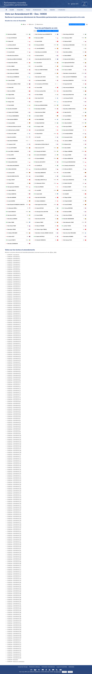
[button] (87, 24)
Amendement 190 (17, 601)
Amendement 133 (17, 497)
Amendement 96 (17, 428)
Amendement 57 (17, 362)
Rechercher (62, 9)
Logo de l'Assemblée (62, 666)
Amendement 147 (17, 522)
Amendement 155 (17, 537)
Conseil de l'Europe (23, 666)
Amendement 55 (17, 358)
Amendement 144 (17, 516)
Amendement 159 (17, 544)
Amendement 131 (17, 493)
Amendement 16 (16, 284)
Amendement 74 (17, 390)
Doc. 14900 (53, 252)
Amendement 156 (17, 539)
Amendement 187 (17, 595)
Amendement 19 (16, 290)
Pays (43, 30)
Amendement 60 (17, 367)
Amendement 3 (16, 260)
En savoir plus (57, 671)
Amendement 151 (17, 529)
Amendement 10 (16, 273)
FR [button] (68, 4)
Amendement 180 (17, 582)
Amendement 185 (17, 591)
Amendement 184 (17, 590)
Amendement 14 (17, 281)
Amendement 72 (17, 386)
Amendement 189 (17, 599)
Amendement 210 (17, 639)
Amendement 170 (17, 565)
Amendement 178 (17, 578)
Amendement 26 (17, 303)
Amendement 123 (17, 478)
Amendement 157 (17, 541)
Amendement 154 (17, 535)
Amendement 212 (17, 642)
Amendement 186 (17, 593)
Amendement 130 (17, 492)
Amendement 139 (17, 507)
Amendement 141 (17, 510)
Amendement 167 (17, 559)
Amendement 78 (17, 397)
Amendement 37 (17, 324)
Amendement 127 (17, 486)
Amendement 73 (17, 388)
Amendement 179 (17, 580)
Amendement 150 (17, 527)
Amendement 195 (17, 610)
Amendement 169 (17, 563)
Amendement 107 (17, 448)
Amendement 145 (17, 518)
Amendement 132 (17, 495)
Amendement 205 (17, 629)
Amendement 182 (17, 586)
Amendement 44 (17, 337)
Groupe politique (48, 30)
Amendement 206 (17, 631)
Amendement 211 (17, 640)
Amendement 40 (17, 330)
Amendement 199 (17, 618)
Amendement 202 (17, 623)
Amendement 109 (17, 452)
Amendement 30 (17, 311)
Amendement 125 (17, 482)
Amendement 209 (17, 637)
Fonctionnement (37, 9)
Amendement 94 (17, 424)
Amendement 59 (17, 365)
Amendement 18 (16, 288)
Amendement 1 (16, 256)
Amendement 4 (16, 262)
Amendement (16, 254)
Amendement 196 (17, 612)
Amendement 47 (17, 343)
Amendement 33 (17, 316)
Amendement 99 (17, 433)
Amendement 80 (17, 401)
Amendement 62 (17, 371)
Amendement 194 (17, 608)
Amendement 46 (17, 341)
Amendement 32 (17, 315)
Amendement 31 (17, 313)
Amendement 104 (17, 443)
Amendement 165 (17, 556)
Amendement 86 (17, 413)
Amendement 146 (17, 520)
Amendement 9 (16, 271)
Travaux (28, 9)
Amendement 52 (17, 352)
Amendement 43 (17, 335)
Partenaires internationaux (48, 666)
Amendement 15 (16, 283)
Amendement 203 (17, 625)
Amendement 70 (17, 382)
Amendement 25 (17, 301)
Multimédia (71, 666)
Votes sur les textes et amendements (76, 24)
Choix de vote (55, 30)
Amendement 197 (17, 614)
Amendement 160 (17, 546)
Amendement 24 (17, 299)
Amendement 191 (17, 603)
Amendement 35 (17, 320)
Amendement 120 (17, 473)
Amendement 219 (17, 655)
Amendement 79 (17, 399)
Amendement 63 (17, 373)
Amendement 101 (17, 437)
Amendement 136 (17, 503)
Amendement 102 (17, 439)
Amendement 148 (17, 524)
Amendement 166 (17, 558)
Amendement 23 (17, 298)
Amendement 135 (17, 501)
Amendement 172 (17, 569)
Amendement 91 (16, 418)
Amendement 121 (17, 475)
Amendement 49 (17, 347)
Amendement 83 (17, 407)
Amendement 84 (17, 409)
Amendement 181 (17, 584)
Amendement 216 (17, 650)
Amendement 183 (17, 588)
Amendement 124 (17, 480)
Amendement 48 (17, 345)
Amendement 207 (17, 633)
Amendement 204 (17, 627)
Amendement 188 (17, 597)
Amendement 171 (17, 567)
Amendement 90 (17, 416)
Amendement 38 (17, 326)
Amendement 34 (17, 318)
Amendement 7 (16, 267)
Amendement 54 (17, 356)
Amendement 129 (17, 490)
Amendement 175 (17, 574)
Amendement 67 (17, 379)
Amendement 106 (17, 446)
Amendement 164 (17, 554)
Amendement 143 (17, 514)
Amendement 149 (17, 526)
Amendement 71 (16, 384)
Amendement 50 (17, 348)
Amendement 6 (16, 266)
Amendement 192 (17, 605)
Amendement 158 (17, 542)
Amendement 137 (17, 505)
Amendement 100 (17, 435)
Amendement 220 (17, 657)
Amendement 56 (17, 360)
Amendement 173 (17, 571)
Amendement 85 (17, 411)
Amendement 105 (17, 445)
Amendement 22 (17, 296)
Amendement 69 (17, 380)
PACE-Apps (75, 4)
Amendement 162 (17, 550)
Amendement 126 (17, 484)
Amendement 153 (17, 533)
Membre (39, 30)
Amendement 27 (17, 305)
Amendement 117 (17, 467)
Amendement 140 (17, 509)
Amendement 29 (17, 309)
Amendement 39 (17, 328)
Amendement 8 (16, 269)
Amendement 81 (16, 403)
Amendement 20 (17, 292)
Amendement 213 (17, 644)
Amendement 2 (16, 258)
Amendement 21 (16, 294)
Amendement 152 (17, 531)
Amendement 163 (17, 552)
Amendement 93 (17, 422)
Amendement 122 (17, 477)
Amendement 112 (17, 458)
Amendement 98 (17, 431)
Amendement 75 (17, 392)
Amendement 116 (17, 465)
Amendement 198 (17, 616)
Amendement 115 (17, 463)
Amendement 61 (16, 369)
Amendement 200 (17, 620)
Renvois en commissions (18, 661)
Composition (20, 9)
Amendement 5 (16, 264)
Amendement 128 (17, 488)
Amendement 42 (17, 333)
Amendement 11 (16, 275)
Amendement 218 (17, 654)
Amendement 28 (17, 307)
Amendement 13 (17, 279)
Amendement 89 (17, 414)
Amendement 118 (17, 469)
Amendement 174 (17, 573)
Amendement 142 (17, 512)
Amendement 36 (17, 322)
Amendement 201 (17, 622)
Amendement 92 (17, 420)
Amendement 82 (17, 405)
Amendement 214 (17, 646)
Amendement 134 (17, 499)
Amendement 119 (17, 471)
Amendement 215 (17, 648)
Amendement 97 (17, 429)
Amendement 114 (17, 461)
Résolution (15, 659)
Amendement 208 (17, 635)
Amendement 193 (17, 607)
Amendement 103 (17, 441)
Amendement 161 (17, 548)
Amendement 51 (16, 350)
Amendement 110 (17, 454)
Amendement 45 (17, 339)
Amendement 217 (17, 652)
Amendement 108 (17, 450)
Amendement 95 (17, 426)
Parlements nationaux (34, 666)
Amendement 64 (17, 375)
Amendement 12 (16, 277)
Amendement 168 (17, 561)
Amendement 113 (17, 460)
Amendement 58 (17, 364)
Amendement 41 (17, 332)
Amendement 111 (17, 456)
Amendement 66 (17, 377)
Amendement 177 (17, 576)
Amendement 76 (17, 394)
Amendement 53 (17, 354)
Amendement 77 (17, 396)
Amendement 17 (16, 286)
